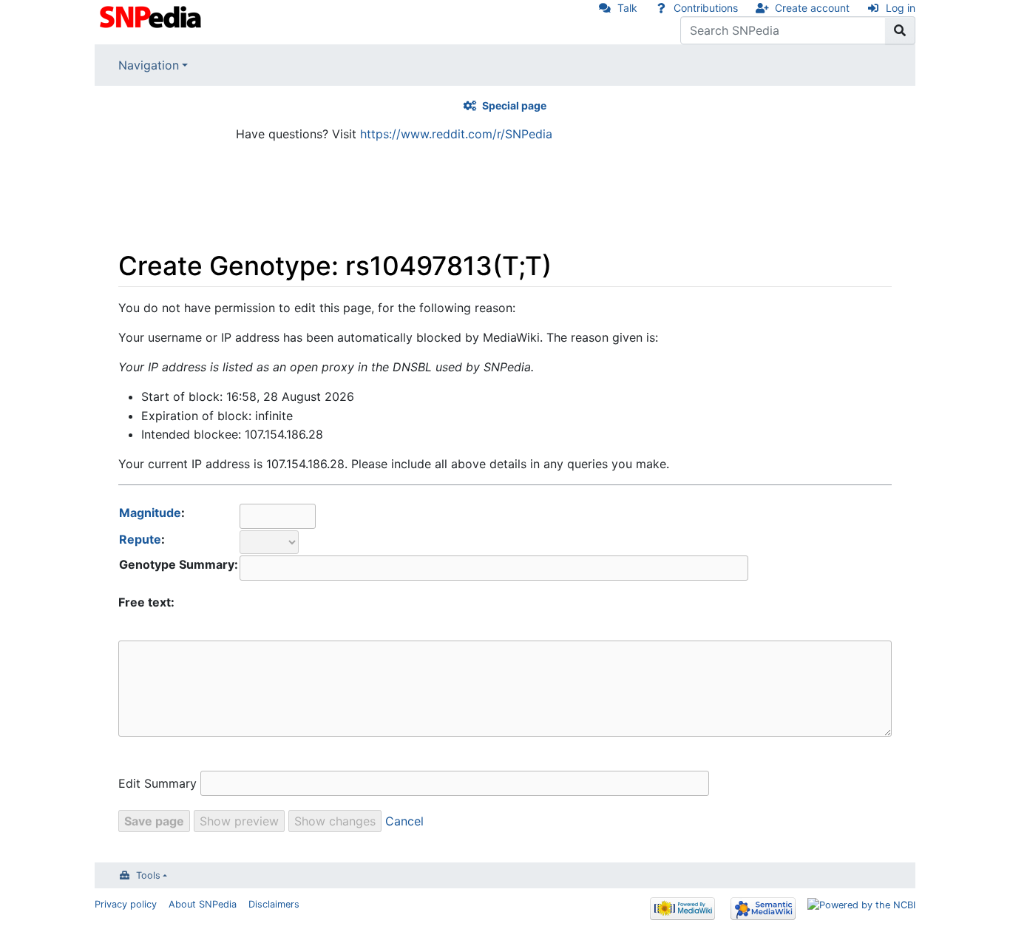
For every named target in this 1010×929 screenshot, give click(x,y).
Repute (140, 539)
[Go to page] (900, 30)
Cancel (404, 821)
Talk (627, 7)
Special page (514, 105)
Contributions (706, 7)
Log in (900, 7)
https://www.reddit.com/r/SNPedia (456, 133)
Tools (148, 875)
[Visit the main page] (152, 15)
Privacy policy (126, 904)
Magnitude (150, 512)
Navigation (148, 65)
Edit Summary (157, 783)
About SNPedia (203, 904)
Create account (812, 7)
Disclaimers (273, 904)
